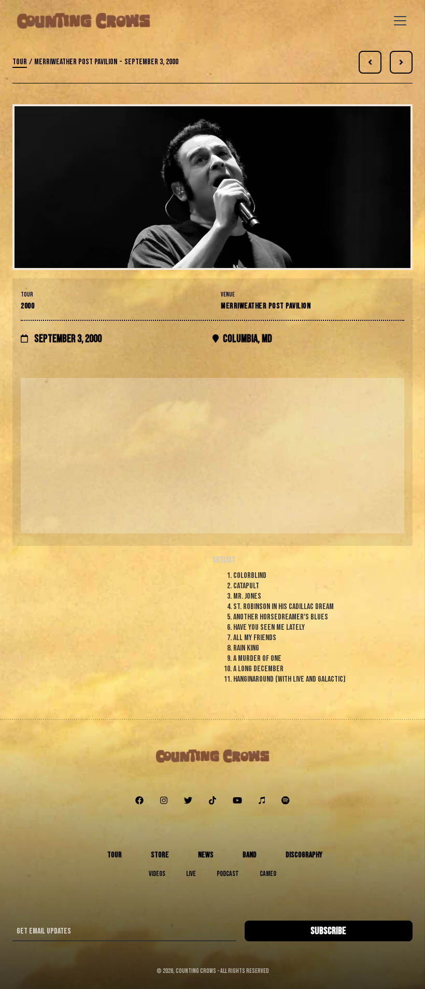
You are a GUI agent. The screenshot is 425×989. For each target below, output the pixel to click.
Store (160, 855)
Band (250, 855)
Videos (157, 873)
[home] (83, 20)
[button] (398, 20)
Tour (19, 62)
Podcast (228, 873)
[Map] (212, 455)
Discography (304, 855)
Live (191, 873)
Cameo (268, 873)
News (206, 855)
